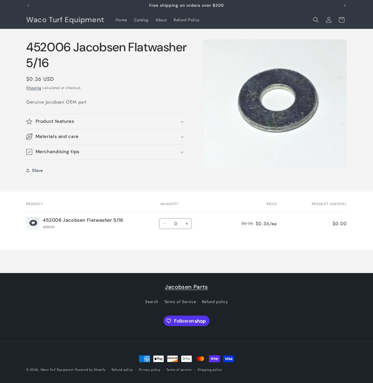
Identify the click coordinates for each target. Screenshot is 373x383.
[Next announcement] (344, 5)
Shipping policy (210, 369)
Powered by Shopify (90, 369)
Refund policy (215, 302)
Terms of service (178, 369)
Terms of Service (180, 302)
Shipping (33, 87)
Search (151, 302)
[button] (315, 19)
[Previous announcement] (28, 5)
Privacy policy (150, 369)
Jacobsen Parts (186, 287)
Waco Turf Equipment (57, 369)
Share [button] (37, 170)
